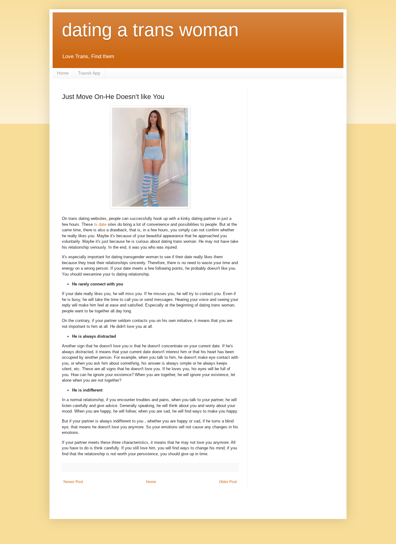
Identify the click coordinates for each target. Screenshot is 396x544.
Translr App (89, 73)
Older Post (228, 482)
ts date (100, 224)
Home (63, 73)
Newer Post (73, 482)
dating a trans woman (150, 29)
